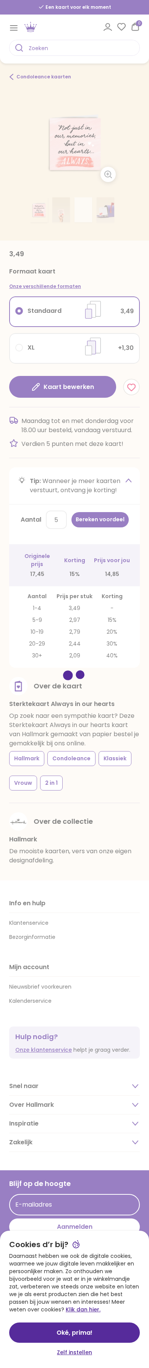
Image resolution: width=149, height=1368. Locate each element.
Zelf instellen (74, 1352)
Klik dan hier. (83, 1309)
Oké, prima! (74, 1332)
